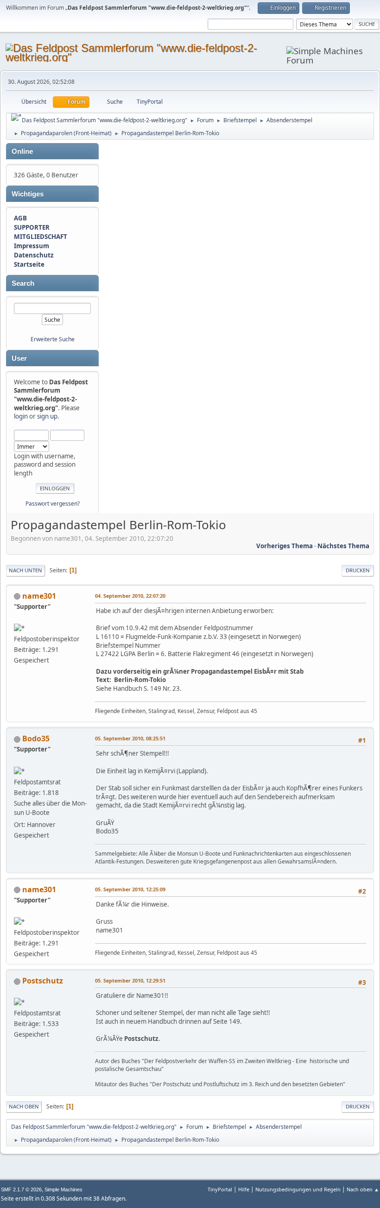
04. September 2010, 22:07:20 (130, 595)
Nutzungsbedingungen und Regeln (298, 1189)
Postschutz (42, 981)
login (21, 416)
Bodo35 (36, 738)
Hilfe (243, 1189)
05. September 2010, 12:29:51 (130, 980)
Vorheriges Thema (284, 546)
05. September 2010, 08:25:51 (130, 738)
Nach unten (25, 570)
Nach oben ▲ (363, 1189)
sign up (47, 416)
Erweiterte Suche (53, 339)
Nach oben (24, 1106)
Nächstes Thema (343, 546)
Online (22, 151)
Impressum (31, 246)
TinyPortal (220, 1189)
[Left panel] (16, 117)
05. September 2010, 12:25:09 (130, 889)
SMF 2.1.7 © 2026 (21, 1189)
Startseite (29, 264)
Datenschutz (34, 255)
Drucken (358, 570)
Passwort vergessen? (52, 503)
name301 (39, 596)
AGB (20, 218)
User (19, 358)
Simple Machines (63, 1189)
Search (23, 283)
